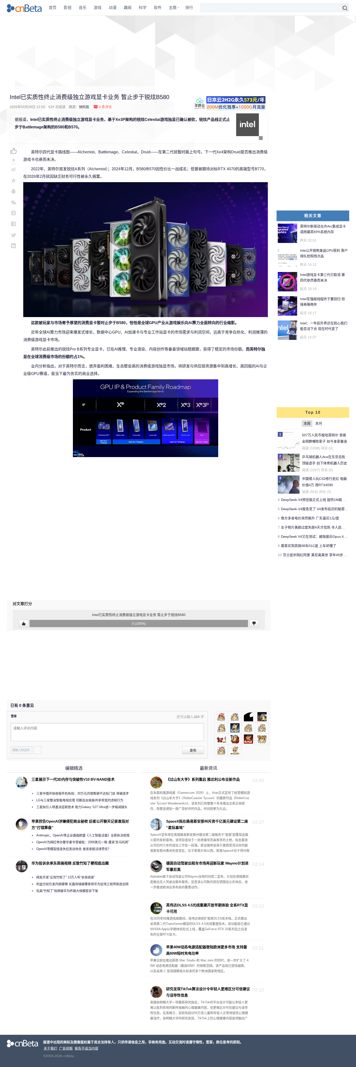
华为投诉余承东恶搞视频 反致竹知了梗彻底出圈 (70, 863)
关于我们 (50, 1048)
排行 (189, 8)
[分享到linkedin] (13, 245)
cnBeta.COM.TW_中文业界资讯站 (24, 8)
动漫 (112, 8)
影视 (67, 8)
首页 (52, 8)
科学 (143, 8)
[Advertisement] (178, 51)
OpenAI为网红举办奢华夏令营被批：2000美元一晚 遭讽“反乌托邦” (82, 842)
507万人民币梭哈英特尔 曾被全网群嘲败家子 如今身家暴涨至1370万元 (324, 441)
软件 (158, 8)
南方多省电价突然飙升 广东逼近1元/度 (310, 518)
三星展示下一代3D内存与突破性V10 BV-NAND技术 (73, 779)
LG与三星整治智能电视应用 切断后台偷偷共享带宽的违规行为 (79, 800)
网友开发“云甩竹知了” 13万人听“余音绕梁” (65, 877)
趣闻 (128, 8)
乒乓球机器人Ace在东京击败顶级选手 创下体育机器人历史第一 (324, 463)
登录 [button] (14, 716)
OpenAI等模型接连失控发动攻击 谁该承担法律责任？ (73, 849)
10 (280, 555)
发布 (193, 750)
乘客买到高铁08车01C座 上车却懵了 (308, 546)
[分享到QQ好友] (13, 191)
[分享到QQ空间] (13, 180)
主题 (173, 8)
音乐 (82, 8)
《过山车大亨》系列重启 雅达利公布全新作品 (203, 779)
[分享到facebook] (13, 223)
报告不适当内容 (86, 1048)
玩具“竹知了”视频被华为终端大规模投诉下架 (67, 891)
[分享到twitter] (13, 234)
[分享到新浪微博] (13, 169)
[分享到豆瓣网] (13, 213)
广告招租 (66, 1048)
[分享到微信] (13, 202)
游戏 (97, 8)
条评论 (105, 107)
